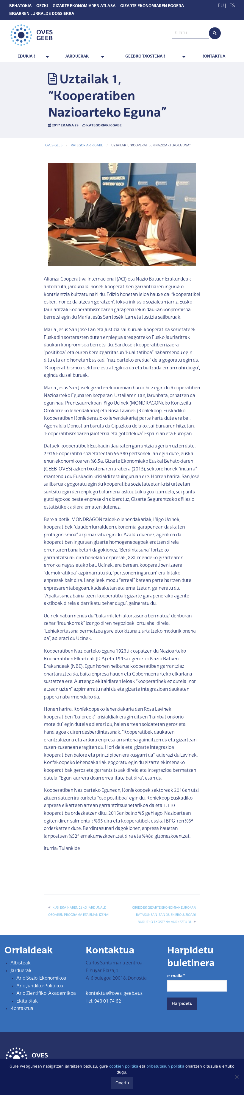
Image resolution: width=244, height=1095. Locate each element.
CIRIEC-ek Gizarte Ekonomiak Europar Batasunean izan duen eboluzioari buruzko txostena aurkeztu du (164, 915)
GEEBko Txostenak (145, 56)
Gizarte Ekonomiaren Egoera (152, 6)
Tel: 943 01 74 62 (103, 1001)
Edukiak (26, 56)
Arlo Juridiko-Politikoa (39, 986)
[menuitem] (27, 57)
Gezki (42, 6)
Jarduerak (77, 56)
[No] (237, 1077)
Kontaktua (213, 56)
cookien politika (123, 1066)
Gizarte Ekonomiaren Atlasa (84, 6)
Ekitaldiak (27, 1001)
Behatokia (20, 6)
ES (232, 6)
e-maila (176, 976)
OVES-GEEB (53, 145)
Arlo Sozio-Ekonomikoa (41, 978)
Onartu (122, 1082)
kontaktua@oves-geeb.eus (114, 993)
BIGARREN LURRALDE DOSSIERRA (41, 14)
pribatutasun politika (165, 1066)
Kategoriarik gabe (104, 125)
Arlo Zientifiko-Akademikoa (46, 993)
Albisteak (20, 963)
